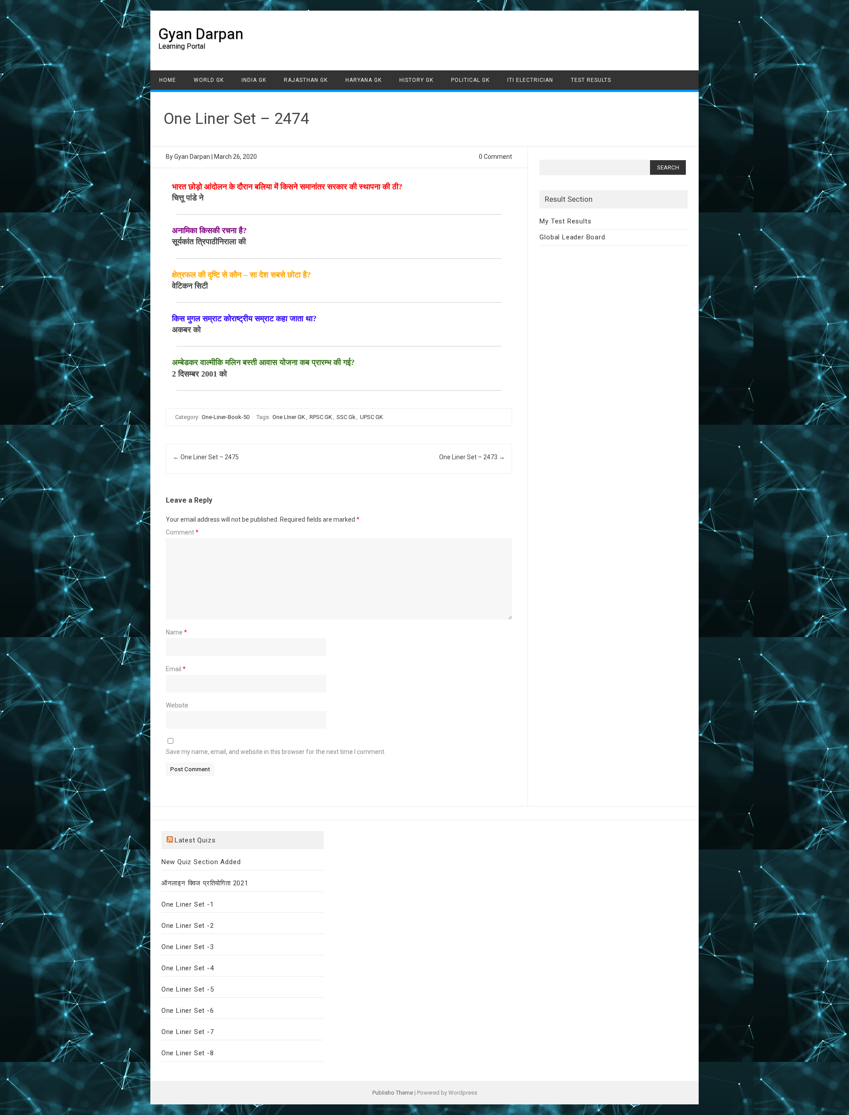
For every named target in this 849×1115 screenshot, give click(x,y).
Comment (182, 532)
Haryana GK (363, 80)
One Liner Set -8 (187, 1053)
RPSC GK (321, 417)
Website (177, 705)
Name (176, 632)
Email (176, 669)
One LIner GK (288, 417)
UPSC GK (371, 417)
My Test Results (565, 221)
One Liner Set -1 (187, 904)
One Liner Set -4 (187, 968)
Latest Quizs (195, 840)
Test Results (591, 80)
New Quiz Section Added (201, 862)
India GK (253, 80)
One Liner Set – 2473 (472, 457)
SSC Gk (346, 417)
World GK (209, 80)
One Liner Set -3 (187, 947)
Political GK (470, 80)
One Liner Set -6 (187, 1011)
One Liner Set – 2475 (206, 457)
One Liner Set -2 (187, 926)
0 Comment (495, 156)
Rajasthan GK (306, 80)
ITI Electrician (530, 80)
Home (167, 80)
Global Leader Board (572, 237)
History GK (416, 80)
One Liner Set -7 (187, 1032)
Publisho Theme (392, 1092)
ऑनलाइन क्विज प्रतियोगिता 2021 (205, 883)
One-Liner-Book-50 (225, 417)
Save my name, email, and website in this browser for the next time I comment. (276, 751)
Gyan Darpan (200, 33)
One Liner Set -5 (187, 989)
